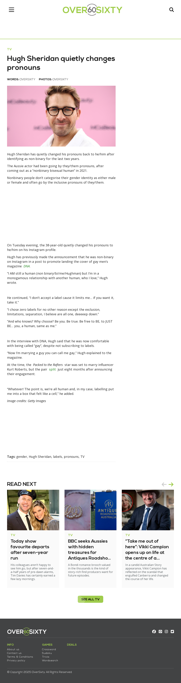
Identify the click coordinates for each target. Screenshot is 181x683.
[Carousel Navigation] (167, 484)
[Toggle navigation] (11, 9)
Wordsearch (50, 660)
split (52, 369)
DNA (27, 266)
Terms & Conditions (20, 657)
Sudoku (47, 653)
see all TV (90, 599)
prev (164, 484)
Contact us (14, 653)
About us (13, 649)
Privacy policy (16, 660)
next (171, 484)
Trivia (45, 657)
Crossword (49, 649)
